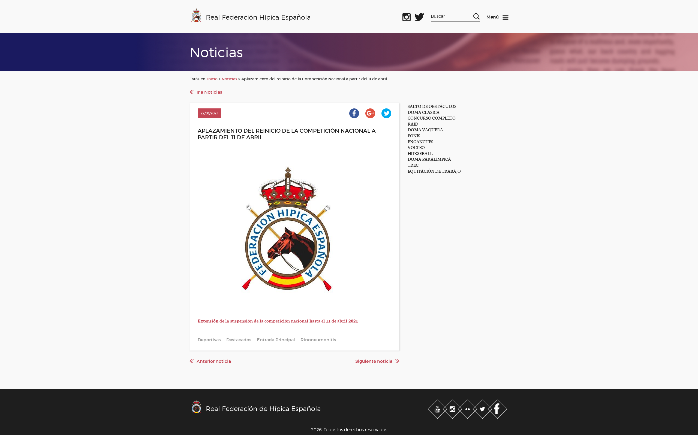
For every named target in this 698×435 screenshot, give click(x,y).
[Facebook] (497, 408)
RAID (413, 123)
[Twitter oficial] (419, 16)
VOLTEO (416, 147)
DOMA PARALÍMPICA (429, 159)
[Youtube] (438, 408)
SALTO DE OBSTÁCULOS (432, 106)
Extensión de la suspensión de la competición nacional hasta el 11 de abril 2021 (278, 320)
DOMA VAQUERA (425, 129)
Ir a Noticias (209, 92)
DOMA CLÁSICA (424, 112)
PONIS (414, 135)
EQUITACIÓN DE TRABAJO (434, 171)
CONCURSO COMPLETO (432, 117)
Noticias (229, 79)
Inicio (212, 79)
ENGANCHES (420, 141)
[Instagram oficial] (406, 16)
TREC (413, 165)
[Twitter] (483, 408)
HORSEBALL (420, 153)
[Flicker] (468, 408)
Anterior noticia (214, 361)
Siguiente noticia (373, 361)
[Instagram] (453, 408)
